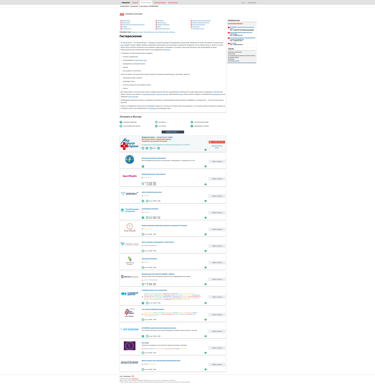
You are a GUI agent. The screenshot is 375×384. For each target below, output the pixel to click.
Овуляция (172, 32)
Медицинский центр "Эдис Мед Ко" (154, 174)
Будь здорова (172, 2)
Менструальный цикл (198, 24)
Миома (162, 32)
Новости (135, 2)
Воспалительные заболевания (201, 20)
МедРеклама (252, 2)
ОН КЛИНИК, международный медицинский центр (159, 328)
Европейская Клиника (149, 258)
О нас (243, 2)
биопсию (166, 50)
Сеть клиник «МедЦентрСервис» (153, 309)
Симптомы (231, 48)
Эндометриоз (126, 22)
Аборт (159, 26)
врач (122, 45)
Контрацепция (126, 28)
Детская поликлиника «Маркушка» (154, 158)
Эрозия (166, 32)
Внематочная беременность (200, 22)
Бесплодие (160, 20)
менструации (133, 96)
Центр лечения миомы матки (152, 192)
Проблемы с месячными (235, 52)
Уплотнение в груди (233, 60)
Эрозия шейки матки (163, 28)
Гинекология (134, 6)
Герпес (141, 32)
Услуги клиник (143, 6)
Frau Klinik (145, 343)
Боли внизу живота (233, 57)
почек (181, 94)
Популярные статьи (198, 28)
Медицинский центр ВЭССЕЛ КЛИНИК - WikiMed (158, 274)
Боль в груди (231, 53)
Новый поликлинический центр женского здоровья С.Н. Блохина (164, 225)
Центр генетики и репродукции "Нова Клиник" (158, 242)
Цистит (157, 32)
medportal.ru (135, 378)
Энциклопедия (146, 2)
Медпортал (126, 2)
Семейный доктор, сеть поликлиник (154, 290)
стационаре (152, 108)
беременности (216, 94)
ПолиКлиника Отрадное (150, 208)
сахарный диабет (148, 94)
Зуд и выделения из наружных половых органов (241, 55)
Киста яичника (161, 22)
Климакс (124, 26)
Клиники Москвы (160, 2)
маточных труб (141, 60)
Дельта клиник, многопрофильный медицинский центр (161, 360)
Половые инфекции (163, 24)
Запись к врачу (217, 161)
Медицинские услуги (234, 20)
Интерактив (195, 26)
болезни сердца (162, 94)
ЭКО (144, 32)
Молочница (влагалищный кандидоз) (133, 24)
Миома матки (126, 20)
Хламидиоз (134, 32)
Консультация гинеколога (235, 23)
